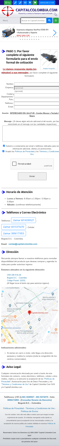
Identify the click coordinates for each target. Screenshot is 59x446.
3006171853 (13, 400)
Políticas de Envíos (29, 411)
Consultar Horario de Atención (36, 400)
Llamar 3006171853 (13, 233)
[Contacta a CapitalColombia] (29, 11)
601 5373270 (42, 397)
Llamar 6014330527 (23, 220)
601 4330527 (28, 397)
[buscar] (49, 20)
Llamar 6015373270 (13, 226)
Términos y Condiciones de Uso (15, 384)
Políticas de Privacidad (24, 151)
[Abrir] (8, 33)
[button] (55, 33)
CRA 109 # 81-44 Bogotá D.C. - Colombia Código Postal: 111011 (17, 277)
